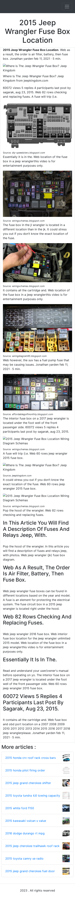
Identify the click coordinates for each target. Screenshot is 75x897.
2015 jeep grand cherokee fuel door (30, 871)
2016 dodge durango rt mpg (25, 833)
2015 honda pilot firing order (25, 770)
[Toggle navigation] (67, 6)
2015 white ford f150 (19, 808)
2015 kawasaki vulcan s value (25, 821)
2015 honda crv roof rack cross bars (30, 758)
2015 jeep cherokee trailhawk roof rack (32, 846)
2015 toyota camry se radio (24, 858)
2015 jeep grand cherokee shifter (28, 783)
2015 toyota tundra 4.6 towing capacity (32, 795)
